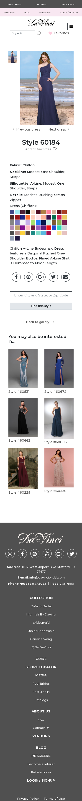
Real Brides (41, 683)
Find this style (41, 306)
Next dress (57, 129)
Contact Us (41, 728)
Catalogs (41, 700)
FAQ (41, 719)
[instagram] (10, 553)
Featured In (41, 692)
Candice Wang (68, 4)
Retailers (41, 756)
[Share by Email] (65, 277)
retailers (45, 12)
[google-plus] (59, 553)
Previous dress (28, 129)
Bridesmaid (41, 622)
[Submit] (39, 33)
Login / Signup (41, 780)
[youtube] (47, 553)
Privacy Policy (28, 798)
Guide (41, 659)
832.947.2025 (36, 583)
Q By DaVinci (41, 4)
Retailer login (41, 772)
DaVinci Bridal (14, 4)
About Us (41, 711)
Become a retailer (41, 764)
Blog (41, 748)
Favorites (61, 33)
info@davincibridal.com (47, 577)
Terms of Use (54, 798)
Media (41, 675)
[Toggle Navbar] (71, 26)
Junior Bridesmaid (41, 631)
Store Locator (41, 667)
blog (27, 12)
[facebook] (22, 553)
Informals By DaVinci (41, 614)
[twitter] (72, 553)
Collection (41, 598)
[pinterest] (34, 553)
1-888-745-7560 (62, 583)
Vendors (9, 12)
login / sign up (69, 12)
